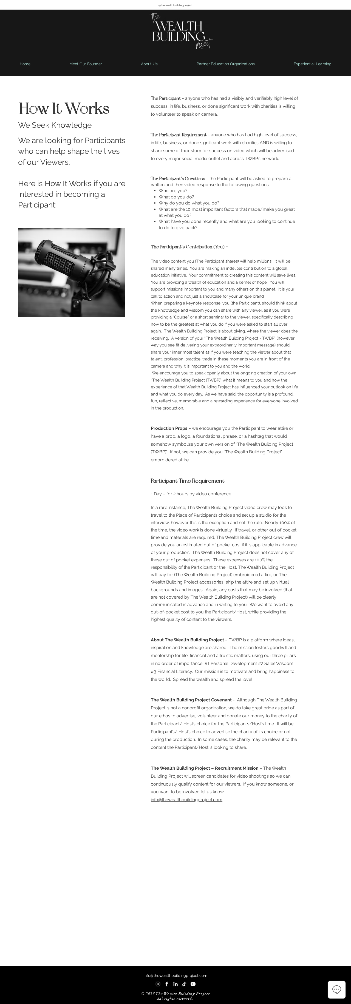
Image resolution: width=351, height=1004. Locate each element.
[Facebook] (167, 984)
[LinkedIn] (175, 984)
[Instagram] (158, 984)
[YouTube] (193, 984)
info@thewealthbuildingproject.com (186, 799)
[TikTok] (184, 984)
